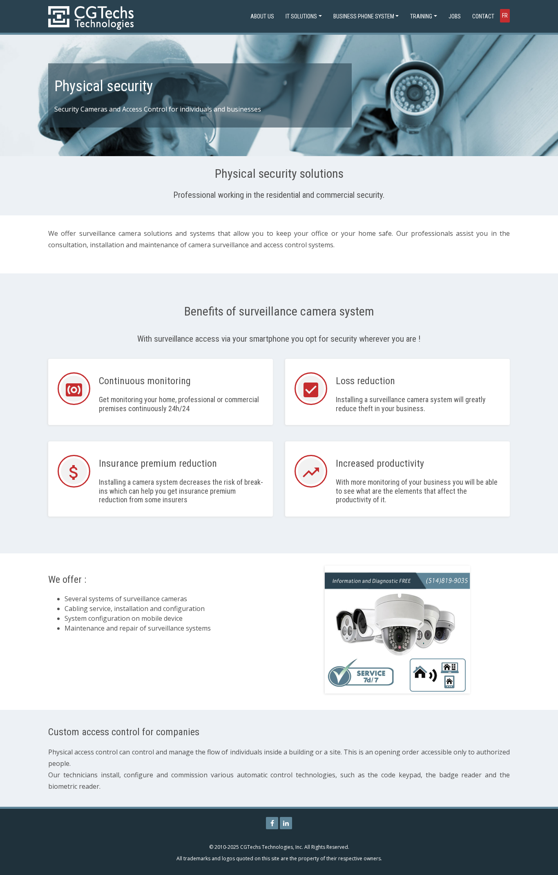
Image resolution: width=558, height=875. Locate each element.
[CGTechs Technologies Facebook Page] (272, 823)
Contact (483, 16)
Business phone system (363, 16)
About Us (262, 16)
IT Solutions (301, 16)
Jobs (455, 16)
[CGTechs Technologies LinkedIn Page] (286, 823)
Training (421, 16)
